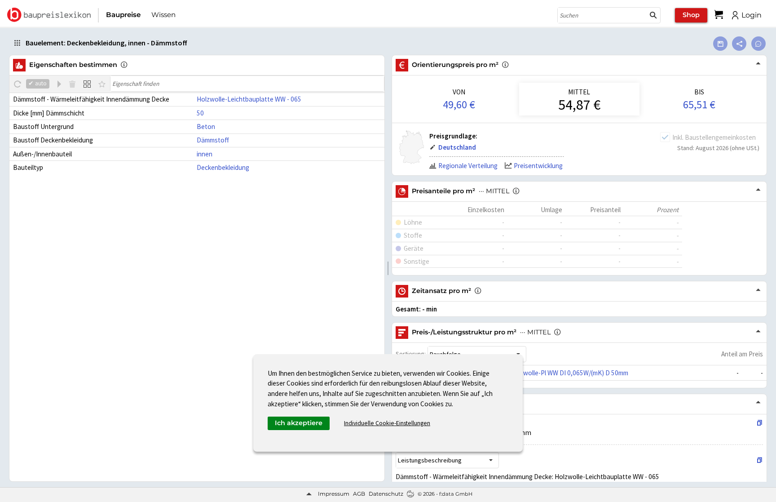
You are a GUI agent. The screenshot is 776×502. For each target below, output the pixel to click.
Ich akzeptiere (298, 423)
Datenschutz (386, 493)
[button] (653, 15)
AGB (359, 493)
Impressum (333, 493)
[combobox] (602, 15)
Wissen (163, 14)
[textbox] (247, 83)
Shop (691, 15)
